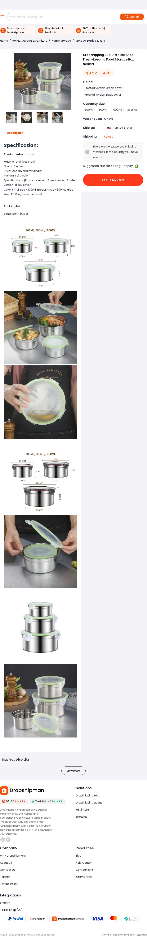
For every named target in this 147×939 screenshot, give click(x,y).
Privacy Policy (127, 934)
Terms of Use (110, 934)
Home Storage (61, 41)
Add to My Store (113, 180)
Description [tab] (15, 133)
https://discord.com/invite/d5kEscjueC (8, 839)
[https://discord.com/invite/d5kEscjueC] (8, 839)
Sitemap (142, 934)
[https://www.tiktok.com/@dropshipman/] (2, 839)
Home (4, 41)
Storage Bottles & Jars (90, 41)
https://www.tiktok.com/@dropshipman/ (3, 839)
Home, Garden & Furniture (29, 41)
